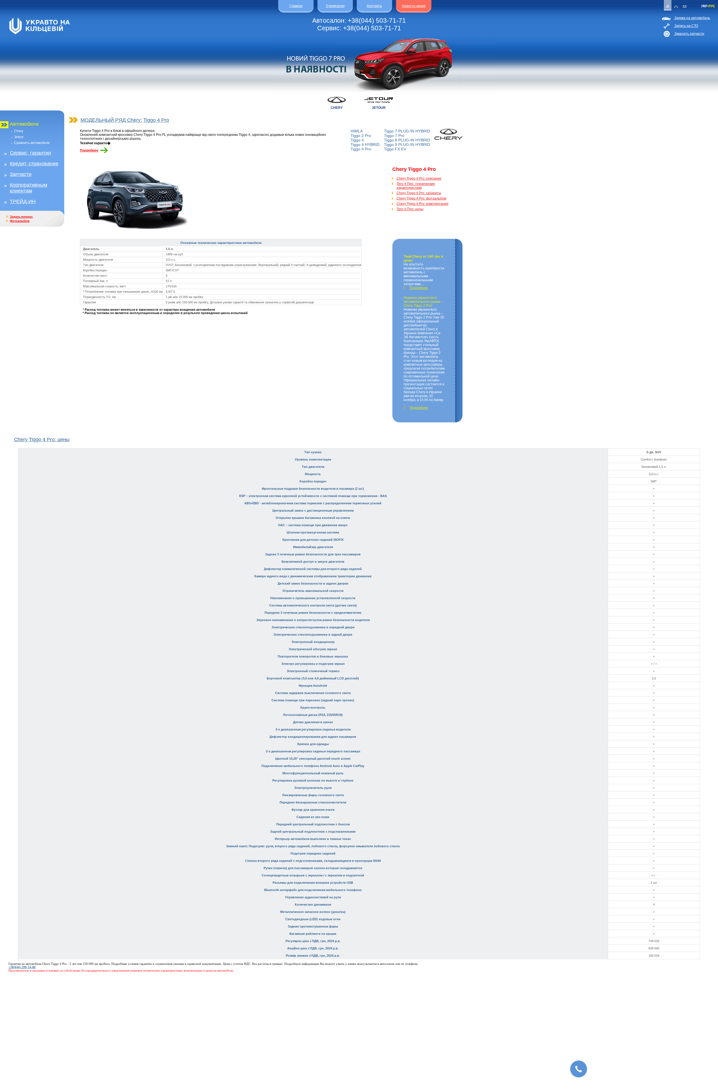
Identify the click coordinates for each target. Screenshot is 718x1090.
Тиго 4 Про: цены (410, 209)
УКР (704, 6)
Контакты (374, 6)
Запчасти (20, 174)
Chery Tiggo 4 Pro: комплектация (422, 204)
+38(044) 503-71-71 (377, 20)
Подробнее (89, 150)
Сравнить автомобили (32, 143)
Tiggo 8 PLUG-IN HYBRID (407, 140)
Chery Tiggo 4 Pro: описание (419, 178)
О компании (335, 6)
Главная (296, 6)
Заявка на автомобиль (692, 18)
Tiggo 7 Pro (394, 135)
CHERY (337, 108)
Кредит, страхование (34, 163)
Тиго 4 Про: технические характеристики (416, 186)
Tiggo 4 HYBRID (365, 144)
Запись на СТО (686, 26)
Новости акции (413, 6)
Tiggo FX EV (395, 149)
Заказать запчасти (689, 34)
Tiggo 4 (357, 140)
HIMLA (357, 131)
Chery (18, 131)
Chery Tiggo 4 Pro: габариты (419, 193)
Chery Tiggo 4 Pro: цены (42, 439)
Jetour (19, 137)
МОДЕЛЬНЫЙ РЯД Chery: (111, 120)
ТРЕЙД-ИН (23, 201)
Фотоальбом (19, 221)
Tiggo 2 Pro (361, 135)
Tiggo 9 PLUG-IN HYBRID (407, 144)
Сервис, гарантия (30, 153)
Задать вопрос (21, 216)
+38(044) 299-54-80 (22, 967)
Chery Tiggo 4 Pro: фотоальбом (421, 198)
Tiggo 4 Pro (156, 120)
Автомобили (24, 124)
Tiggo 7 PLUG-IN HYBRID (407, 131)
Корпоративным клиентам (28, 188)
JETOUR (379, 108)
